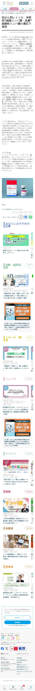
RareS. (3, 657)
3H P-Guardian (5, 668)
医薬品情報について (22, 669)
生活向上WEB (5, 662)
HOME (3, 12)
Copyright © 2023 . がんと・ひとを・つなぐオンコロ (17, 680)
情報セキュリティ (22, 664)
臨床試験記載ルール (22, 667)
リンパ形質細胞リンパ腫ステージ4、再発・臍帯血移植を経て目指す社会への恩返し (15, 556)
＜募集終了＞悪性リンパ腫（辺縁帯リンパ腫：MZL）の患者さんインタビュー (16, 368)
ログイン (17, 617)
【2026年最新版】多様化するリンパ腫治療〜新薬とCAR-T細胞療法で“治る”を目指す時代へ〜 (15, 521)
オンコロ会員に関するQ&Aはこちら (17, 625)
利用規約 (19, 662)
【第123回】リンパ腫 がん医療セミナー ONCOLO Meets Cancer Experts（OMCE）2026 (15, 482)
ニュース (6, 12)
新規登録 (17, 622)
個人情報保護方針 (22, 660)
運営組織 (19, 658)
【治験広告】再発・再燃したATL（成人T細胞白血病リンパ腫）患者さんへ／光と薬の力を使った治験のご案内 (15, 295)
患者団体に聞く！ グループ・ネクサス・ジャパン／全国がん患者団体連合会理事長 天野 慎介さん (15, 595)
